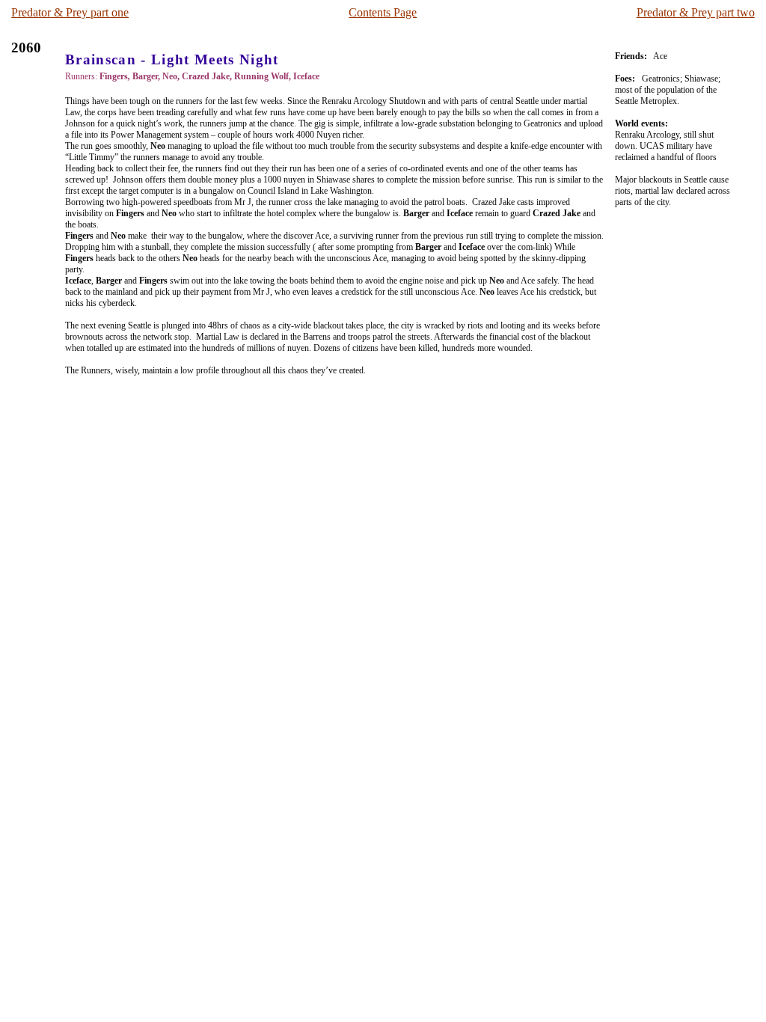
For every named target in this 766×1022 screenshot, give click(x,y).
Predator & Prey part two (696, 12)
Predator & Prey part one (70, 12)
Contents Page (383, 12)
